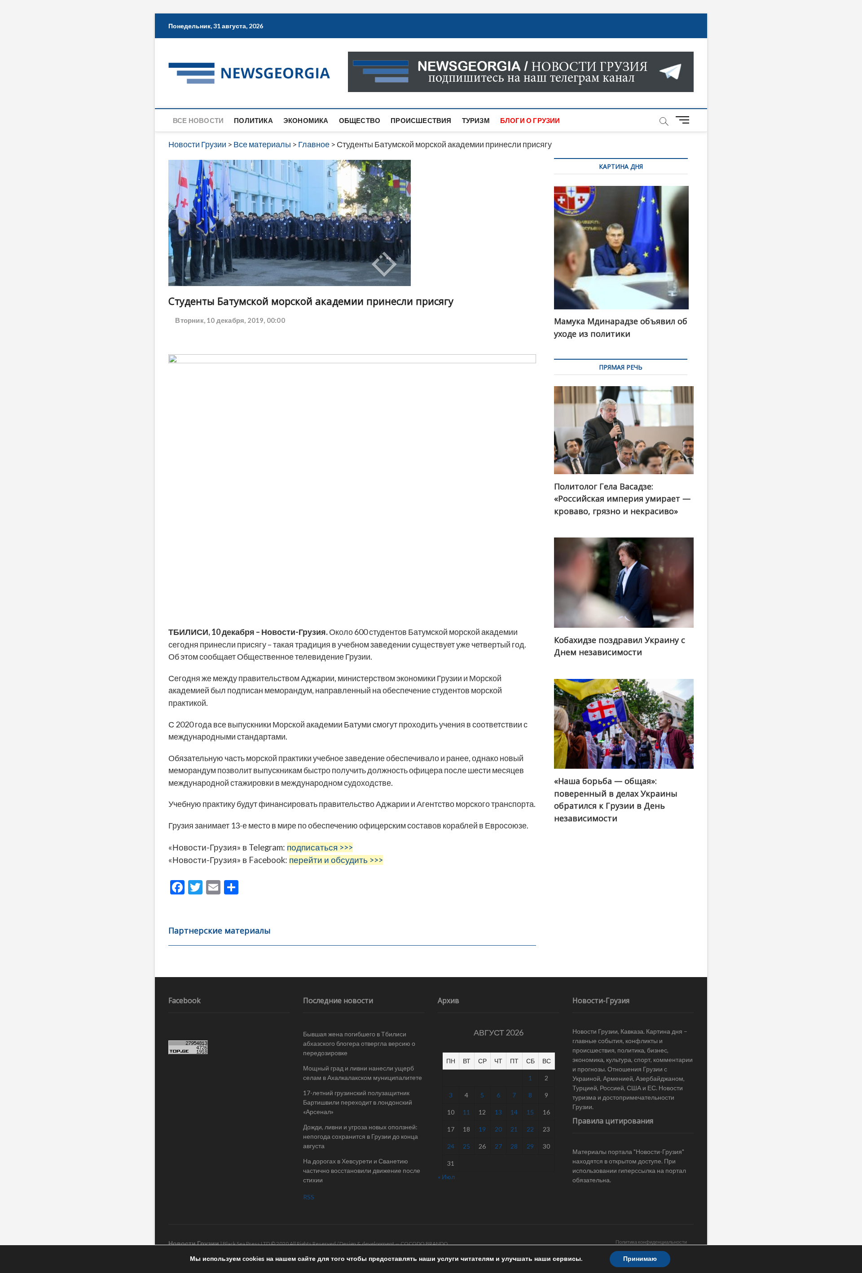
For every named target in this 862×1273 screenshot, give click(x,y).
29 (530, 1146)
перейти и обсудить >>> (336, 860)
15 (530, 1112)
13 (498, 1112)
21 (514, 1129)
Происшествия (421, 120)
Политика (253, 120)
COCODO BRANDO (424, 1243)
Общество (360, 120)
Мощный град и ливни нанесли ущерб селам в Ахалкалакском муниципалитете (362, 1072)
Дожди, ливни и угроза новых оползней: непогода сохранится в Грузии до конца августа (360, 1136)
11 (466, 1112)
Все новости (198, 120)
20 (498, 1129)
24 (450, 1146)
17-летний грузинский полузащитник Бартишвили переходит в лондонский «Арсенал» (357, 1102)
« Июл (446, 1176)
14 (514, 1112)
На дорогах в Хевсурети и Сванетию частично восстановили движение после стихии (361, 1170)
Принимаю (640, 1259)
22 (530, 1129)
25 (466, 1146)
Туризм (476, 120)
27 (498, 1146)
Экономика (306, 120)
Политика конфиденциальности (651, 1242)
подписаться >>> (320, 847)
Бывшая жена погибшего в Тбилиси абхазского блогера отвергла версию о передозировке (359, 1043)
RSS (308, 1197)
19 (482, 1129)
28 (514, 1146)
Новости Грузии (193, 1243)
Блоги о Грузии (530, 120)
